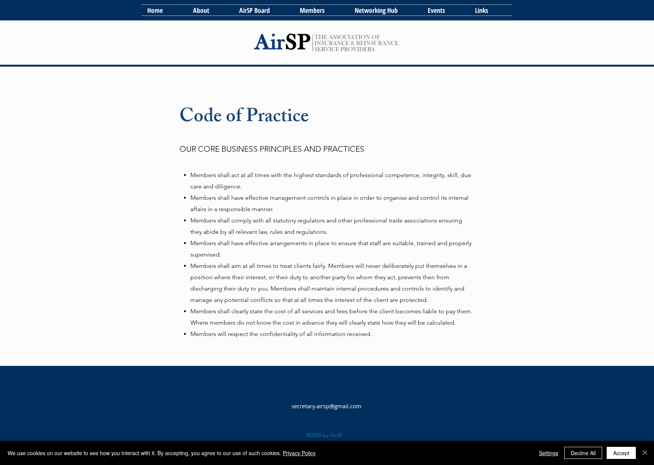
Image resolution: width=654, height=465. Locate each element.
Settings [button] (548, 453)
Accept (621, 453)
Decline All (583, 453)
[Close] (644, 453)
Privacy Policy (299, 453)
